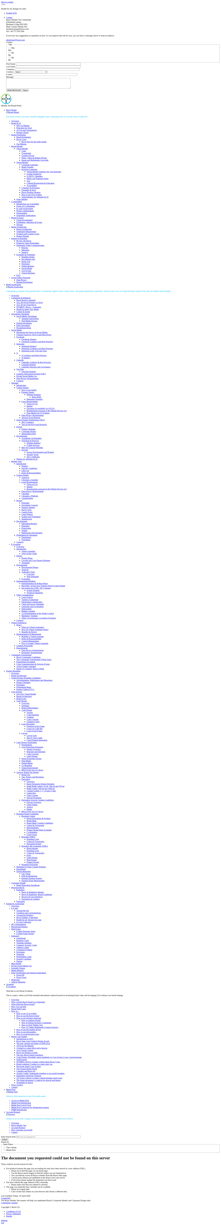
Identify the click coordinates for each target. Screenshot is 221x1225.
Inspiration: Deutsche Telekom (28, 1076)
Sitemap (4, 1220)
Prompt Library (22, 132)
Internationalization (29, 524)
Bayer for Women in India (26, 1053)
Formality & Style (28, 190)
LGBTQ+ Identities (35, 176)
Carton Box (31, 793)
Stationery (15, 936)
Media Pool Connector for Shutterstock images (30, 1107)
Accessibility (32, 185)
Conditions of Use (13, 1211)
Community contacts (9, 1203)
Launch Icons (26, 512)
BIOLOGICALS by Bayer (32, 770)
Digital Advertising (24, 323)
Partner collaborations (25, 211)
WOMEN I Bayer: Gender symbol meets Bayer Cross (38, 1062)
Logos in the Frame (34, 731)
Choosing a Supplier (29, 480)
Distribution (26, 537)
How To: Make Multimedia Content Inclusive (39, 1027)
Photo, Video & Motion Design (34, 158)
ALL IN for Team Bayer (26, 305)
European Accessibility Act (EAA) (41, 408)
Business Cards (22, 940)
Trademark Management (26, 231)
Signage (19, 225)
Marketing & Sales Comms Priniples (31, 867)
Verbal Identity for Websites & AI (34, 197)
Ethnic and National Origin (37, 179)
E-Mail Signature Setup (25, 931)
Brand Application (13, 284)
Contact (9, 17)
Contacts (19, 381)
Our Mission (21, 144)
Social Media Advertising (26, 316)
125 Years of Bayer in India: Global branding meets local (39, 1078)
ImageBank (21, 869)
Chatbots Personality (24, 646)
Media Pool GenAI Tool (21, 1105)
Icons (29, 855)
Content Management (30, 641)
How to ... (15, 1011)
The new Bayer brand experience (29, 1055)
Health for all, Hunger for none (28, 920)
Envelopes (20, 952)
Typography (26, 153)
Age (28, 181)
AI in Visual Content (24, 1050)
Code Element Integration (37, 740)
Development (21, 436)
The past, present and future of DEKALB (33, 1043)
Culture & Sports (23, 312)
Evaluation (25, 579)
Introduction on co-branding (27, 204)
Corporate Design (28, 431)
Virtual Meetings (28, 273)
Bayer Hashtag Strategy (31, 192)
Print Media (26, 761)
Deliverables (26, 609)
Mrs (13, 48)
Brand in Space (17, 218)
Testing (24, 530)
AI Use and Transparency (26, 130)
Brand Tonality (27, 167)
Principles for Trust (24, 128)
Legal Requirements (29, 401)
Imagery (24, 252)
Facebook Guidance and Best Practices (37, 342)
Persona (24, 248)
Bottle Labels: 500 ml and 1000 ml (41, 788)
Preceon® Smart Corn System (28, 1066)
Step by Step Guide (34, 738)
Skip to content (7, 2)
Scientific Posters (18, 968)
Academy (10, 984)
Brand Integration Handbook (28, 885)
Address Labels (22, 947)
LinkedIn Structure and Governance (36, 367)
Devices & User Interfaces (32, 897)
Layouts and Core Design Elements (35, 560)
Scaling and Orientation (31, 517)
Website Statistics (34, 443)
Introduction (21, 385)
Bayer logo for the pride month (33, 142)
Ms (12, 53)
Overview (15, 121)
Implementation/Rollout (25, 581)
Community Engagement (21, 655)
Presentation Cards (23, 957)
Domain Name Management (32, 881)
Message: (10, 77)
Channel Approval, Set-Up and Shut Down (33, 335)
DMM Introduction (19, 1110)
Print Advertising (23, 325)
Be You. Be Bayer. (23, 241)
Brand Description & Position (39, 818)
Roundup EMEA (28, 837)
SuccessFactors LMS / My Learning (36, 588)
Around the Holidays (24, 915)
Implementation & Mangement (28, 634)
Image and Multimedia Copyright (34, 160)
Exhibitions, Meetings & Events (29, 222)
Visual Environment (24, 220)
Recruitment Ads (28, 259)
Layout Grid (32, 735)
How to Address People (31, 1020)
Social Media (26, 268)
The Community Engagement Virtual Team (33, 659)
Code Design (21, 701)
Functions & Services (30, 441)
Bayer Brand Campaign (26, 300)
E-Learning (15, 544)
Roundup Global (28, 816)
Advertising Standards (20, 314)
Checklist (25, 494)
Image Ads (25, 261)
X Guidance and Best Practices (34, 355)
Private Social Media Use (26, 376)
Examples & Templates (25, 255)
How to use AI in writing (31, 195)
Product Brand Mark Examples (39, 830)
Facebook (20, 337)
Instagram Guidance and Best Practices (37, 348)
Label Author (32, 805)
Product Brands (22, 236)
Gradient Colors (33, 722)
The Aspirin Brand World (26, 1069)
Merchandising (33, 828)
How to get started (28, 390)
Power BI (20, 975)
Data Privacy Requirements (27, 378)
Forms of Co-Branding (25, 206)
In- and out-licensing (24, 208)
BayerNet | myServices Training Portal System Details (43, 586)
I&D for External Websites (32, 448)
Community (6, 1198)
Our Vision (25, 874)
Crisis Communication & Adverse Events (33, 664)
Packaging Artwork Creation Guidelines (37, 800)
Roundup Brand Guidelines (27, 814)
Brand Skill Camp (18, 1009)
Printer (29, 809)
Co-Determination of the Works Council (37, 613)
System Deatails (33, 590)
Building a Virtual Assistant (32, 636)
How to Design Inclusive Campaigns (36, 1023)
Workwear (15, 980)
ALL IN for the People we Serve (29, 302)
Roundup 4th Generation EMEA (34, 846)
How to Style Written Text (32, 1025)
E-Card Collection (23, 922)
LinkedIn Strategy (28, 365)
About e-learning (28, 551)
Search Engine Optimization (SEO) (30, 420)
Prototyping (26, 528)
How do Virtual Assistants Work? (34, 629)
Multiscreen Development (31, 533)
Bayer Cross (21, 139)
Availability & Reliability (31, 438)
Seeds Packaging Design (31, 758)
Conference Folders (24, 950)
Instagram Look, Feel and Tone (34, 351)
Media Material (17, 970)
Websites (14, 383)
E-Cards (14, 908)
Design (19, 427)
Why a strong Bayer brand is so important (28, 1002)
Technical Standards (35, 593)
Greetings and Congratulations (28, 913)
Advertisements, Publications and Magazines (34, 680)
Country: (9, 72)
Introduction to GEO (24, 1039)
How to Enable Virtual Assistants (34, 643)
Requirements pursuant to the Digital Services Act (47, 411)
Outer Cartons (32, 795)
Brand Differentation (29, 708)
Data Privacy (21, 280)
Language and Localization (32, 606)
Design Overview (34, 749)
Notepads (20, 954)
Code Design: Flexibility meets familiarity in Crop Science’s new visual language (49, 1057)
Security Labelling (23, 959)
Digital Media (27, 763)
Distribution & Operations (26, 535)
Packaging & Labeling (30, 899)
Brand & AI (16, 123)
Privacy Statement (13, 1214)
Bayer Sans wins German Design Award (32, 1041)
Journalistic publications (26, 215)
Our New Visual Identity (26, 694)
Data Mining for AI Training (38, 413)
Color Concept (32, 719)
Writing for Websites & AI (26, 459)
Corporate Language (29, 165)
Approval (25, 477)
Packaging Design (34, 844)
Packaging (20, 685)
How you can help (18, 1007)
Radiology (20, 890)
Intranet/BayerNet (28, 434)
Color (23, 151)
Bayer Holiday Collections (27, 917)
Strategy (24, 466)
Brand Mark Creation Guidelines (40, 823)
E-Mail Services (33, 445)
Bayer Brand (11, 110)
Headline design (28, 257)
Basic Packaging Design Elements (40, 784)
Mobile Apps (16, 461)
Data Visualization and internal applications (28, 973)
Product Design (33, 862)
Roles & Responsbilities (31, 473)
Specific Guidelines (29, 468)
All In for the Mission (25, 1046)
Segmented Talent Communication (30, 245)
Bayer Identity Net (18, 1125)
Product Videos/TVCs (25, 689)
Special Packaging (34, 798)
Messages (25, 250)
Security (24, 450)
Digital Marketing (23, 871)
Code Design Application (26, 742)
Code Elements (33, 715)
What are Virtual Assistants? (32, 627)
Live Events (26, 271)
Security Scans (32, 454)
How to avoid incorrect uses (27, 1034)
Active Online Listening (26, 666)
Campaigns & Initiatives (21, 298)
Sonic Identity (22, 199)
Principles (25, 503)
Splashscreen (26, 519)
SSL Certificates (33, 457)
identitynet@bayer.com (15, 40)
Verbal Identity (22, 162)
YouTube (20, 369)
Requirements (21, 648)
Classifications (27, 498)
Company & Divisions (30, 188)
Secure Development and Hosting (40, 452)
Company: (10, 69)
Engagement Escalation (25, 662)
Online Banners (27, 266)
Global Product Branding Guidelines (26, 678)
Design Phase (26, 558)
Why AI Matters (22, 126)
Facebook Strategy (29, 339)
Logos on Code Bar (35, 729)
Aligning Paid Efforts (30, 319)
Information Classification (31, 602)
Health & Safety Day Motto (27, 309)
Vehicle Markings (18, 982)
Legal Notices (27, 514)
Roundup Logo (33, 839)
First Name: (11, 64)
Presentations (26, 745)
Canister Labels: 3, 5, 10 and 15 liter (41, 791)
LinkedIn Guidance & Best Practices (36, 362)
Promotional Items (23, 328)
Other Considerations (25, 595)
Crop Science (16, 692)
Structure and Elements (36, 752)
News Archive (17, 1085)
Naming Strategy (28, 507)
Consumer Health (18, 883)
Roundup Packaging (29, 864)
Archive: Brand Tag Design (27, 772)
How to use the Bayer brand (27, 1016)
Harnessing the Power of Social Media (31, 332)
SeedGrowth (21, 1060)
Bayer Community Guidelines (28, 657)
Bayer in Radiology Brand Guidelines (36, 894)
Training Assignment (29, 600)
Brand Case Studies (19, 1036)
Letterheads (21, 938)
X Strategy (25, 358)
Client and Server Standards (32, 604)
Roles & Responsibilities (31, 639)
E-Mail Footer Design (25, 934)
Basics (19, 625)
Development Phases (29, 567)
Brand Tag (25, 775)
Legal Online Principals (20, 278)
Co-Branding (16, 202)
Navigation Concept (29, 505)
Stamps (19, 961)
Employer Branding (19, 238)
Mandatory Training (29, 616)
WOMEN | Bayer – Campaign (28, 307)
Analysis (25, 570)
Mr (12, 58)
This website (11, 1147)
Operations (25, 540)
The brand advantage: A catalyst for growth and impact (38, 1080)
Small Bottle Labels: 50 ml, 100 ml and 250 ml (45, 786)
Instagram (20, 344)
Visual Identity (22, 149)
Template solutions (23, 943)
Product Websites (28, 429)
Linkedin (20, 360)
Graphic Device (27, 155)
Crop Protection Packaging (32, 747)
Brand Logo (21, 699)
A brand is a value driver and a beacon (31, 1048)
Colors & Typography (35, 825)
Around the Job (22, 911)
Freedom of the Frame (36, 726)
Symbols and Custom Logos (27, 234)
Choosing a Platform (29, 496)
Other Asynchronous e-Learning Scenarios (38, 618)
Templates (25, 563)
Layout (24, 733)
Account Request (13, 1112)
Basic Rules (36, 397)
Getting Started (22, 388)
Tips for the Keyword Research (34, 424)
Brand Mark (31, 821)
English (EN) (11, 13)
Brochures (25, 264)
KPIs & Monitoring (29, 876)
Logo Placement (28, 724)
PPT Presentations (18, 924)
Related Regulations (24, 282)
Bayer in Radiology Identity (32, 892)
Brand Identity (17, 146)
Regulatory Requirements (31, 653)
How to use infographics (26, 1032)
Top (2, 1223)
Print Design (32, 860)
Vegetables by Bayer (24, 1083)
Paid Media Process (29, 321)
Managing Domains (35, 399)
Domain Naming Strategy (31, 878)
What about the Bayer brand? (23, 1004)
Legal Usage (32, 835)
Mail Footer (16, 929)
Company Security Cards (26, 945)
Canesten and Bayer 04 (25, 1071)
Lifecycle (25, 471)
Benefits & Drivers (29, 632)
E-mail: (9, 74)
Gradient (30, 717)
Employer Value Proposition (27, 243)
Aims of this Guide (29, 553)
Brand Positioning (18, 135)
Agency (30, 807)
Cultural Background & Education (40, 183)
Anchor (30, 712)
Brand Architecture (19, 227)
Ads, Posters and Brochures (32, 777)
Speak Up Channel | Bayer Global (30, 669)
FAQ (18, 275)
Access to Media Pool (20, 1100)
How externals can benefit (21, 1130)
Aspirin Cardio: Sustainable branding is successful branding (40, 1073)
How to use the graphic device (28, 1030)
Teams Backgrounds (29, 768)
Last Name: (10, 67)
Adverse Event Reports (30, 418)
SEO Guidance (27, 422)
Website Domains (34, 395)
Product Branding (13, 671)
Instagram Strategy (29, 346)
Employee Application (15, 904)
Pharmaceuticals (17, 887)
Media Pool (10, 1089)
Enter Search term (8, 1137)
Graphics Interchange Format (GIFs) (31, 374)
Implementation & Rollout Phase (34, 583)
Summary (25, 706)
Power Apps (21, 977)
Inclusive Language (29, 169)
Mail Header (16, 964)
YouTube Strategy (28, 371)
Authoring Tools (28, 572)
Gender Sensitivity (34, 174)
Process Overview (34, 802)
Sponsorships (21, 213)
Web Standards (33, 577)
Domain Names (27, 392)
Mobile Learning (28, 611)
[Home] (6, 103)
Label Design (32, 756)
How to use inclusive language (28, 1018)
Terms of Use (32, 404)
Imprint (29, 406)
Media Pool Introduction (21, 1103)
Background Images (19, 927)
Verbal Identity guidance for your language (44, 172)
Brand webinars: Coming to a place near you (34, 1064)
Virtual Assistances (18, 623)
